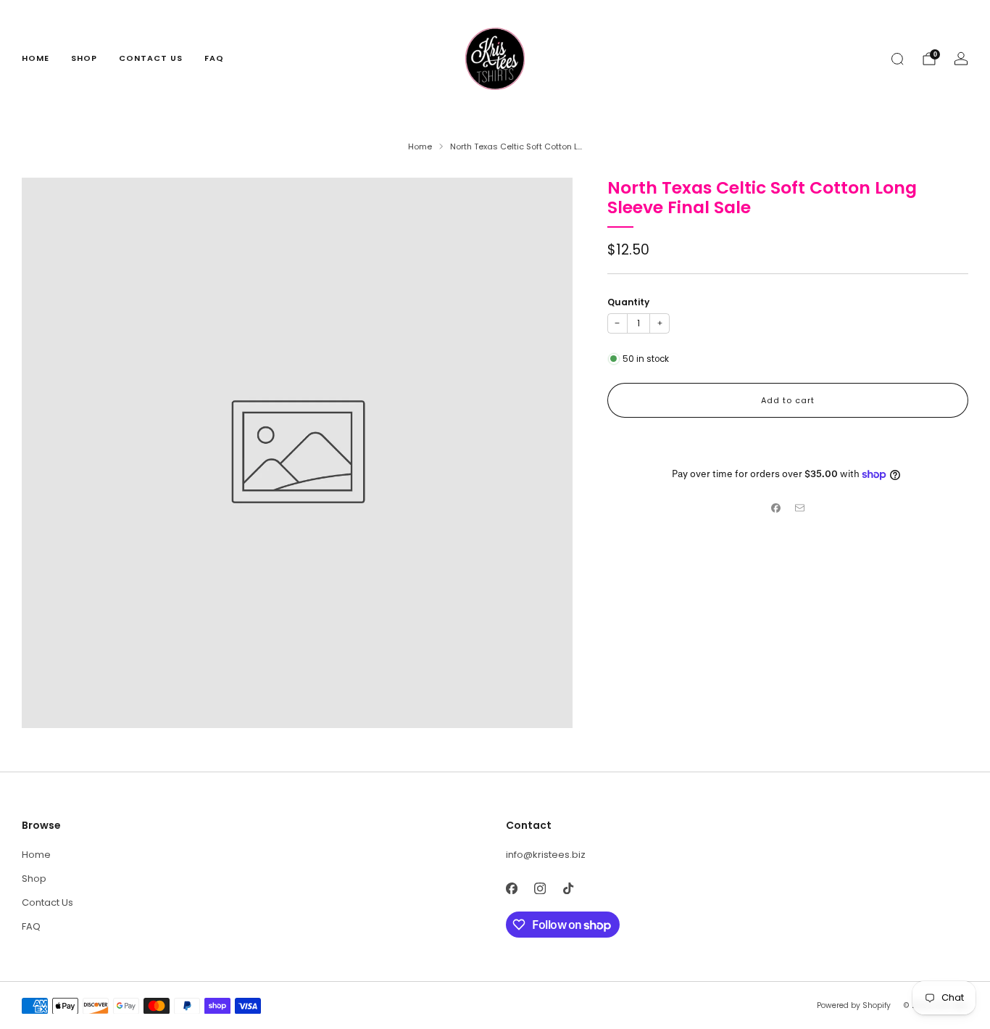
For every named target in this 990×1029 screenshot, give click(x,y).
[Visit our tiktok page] (568, 889)
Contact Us (151, 58)
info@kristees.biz (546, 854)
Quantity (628, 302)
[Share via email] (799, 507)
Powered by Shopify (854, 1005)
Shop (84, 58)
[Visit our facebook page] (511, 889)
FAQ (214, 58)
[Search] (897, 58)
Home (35, 58)
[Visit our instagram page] (539, 889)
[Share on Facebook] (776, 507)
